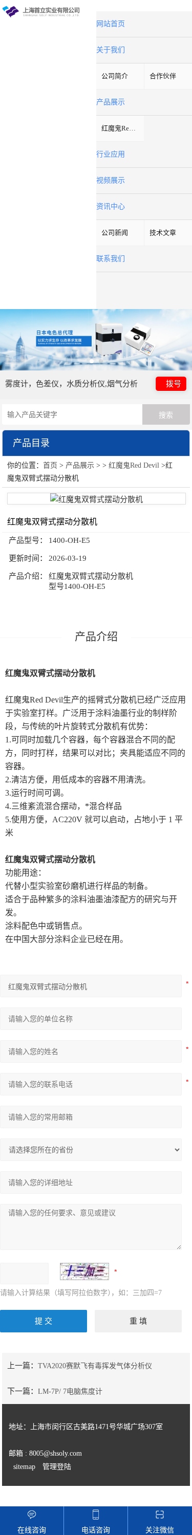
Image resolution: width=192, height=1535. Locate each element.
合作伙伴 (163, 76)
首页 (50, 465)
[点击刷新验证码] (84, 1271)
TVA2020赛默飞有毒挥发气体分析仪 (95, 1366)
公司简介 (114, 76)
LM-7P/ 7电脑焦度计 (70, 1391)
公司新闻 (114, 232)
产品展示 (80, 465)
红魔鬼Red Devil (122, 128)
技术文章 (163, 232)
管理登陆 (56, 1467)
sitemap (24, 1467)
